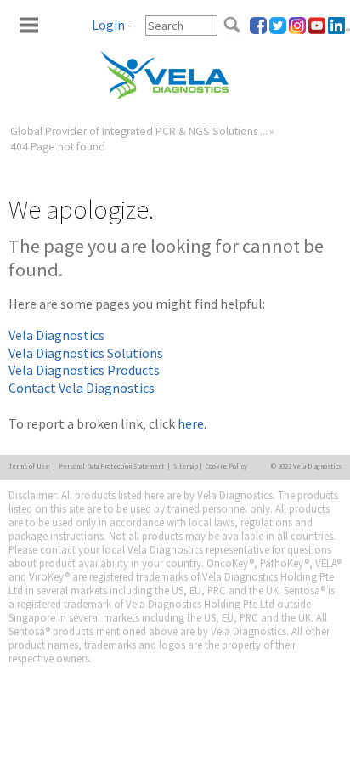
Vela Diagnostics (56, 335)
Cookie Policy (226, 466)
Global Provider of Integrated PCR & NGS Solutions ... (139, 131)
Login (108, 25)
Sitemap (185, 466)
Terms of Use (28, 466)
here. (192, 423)
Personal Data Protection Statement (111, 466)
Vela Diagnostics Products (84, 369)
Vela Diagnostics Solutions (85, 352)
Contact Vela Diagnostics (81, 387)
